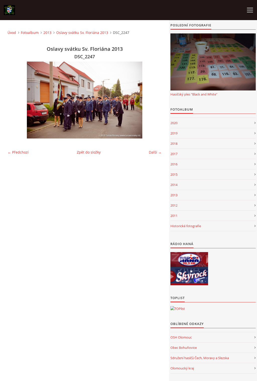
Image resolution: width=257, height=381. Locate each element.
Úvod (12, 32)
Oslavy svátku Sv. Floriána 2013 (82, 32)
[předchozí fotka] (15, 100)
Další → (155, 152)
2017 (173, 154)
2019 (173, 133)
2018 (173, 143)
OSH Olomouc (181, 337)
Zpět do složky (89, 152)
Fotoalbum (30, 32)
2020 (173, 123)
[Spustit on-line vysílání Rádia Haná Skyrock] (189, 277)
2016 (173, 164)
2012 (173, 205)
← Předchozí (18, 152)
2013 (47, 32)
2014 (173, 184)
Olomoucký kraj (182, 368)
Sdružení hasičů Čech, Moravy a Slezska (199, 358)
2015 (173, 174)
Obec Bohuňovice (183, 347)
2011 (173, 215)
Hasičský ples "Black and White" (193, 94)
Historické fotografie (185, 226)
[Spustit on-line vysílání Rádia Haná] (189, 260)
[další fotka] (153, 100)
